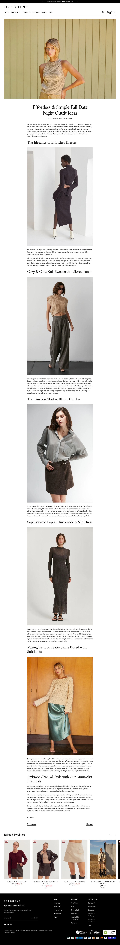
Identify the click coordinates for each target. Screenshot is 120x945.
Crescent (32, 786)
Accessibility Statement (75, 918)
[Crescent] (16, 7)
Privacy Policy (75, 910)
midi (52, 252)
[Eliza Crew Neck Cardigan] (17, 859)
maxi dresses (62, 252)
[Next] (78, 1)
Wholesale (74, 913)
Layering (30, 629)
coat (74, 388)
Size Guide (92, 906)
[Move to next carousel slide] (114, 835)
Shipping (91, 910)
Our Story (74, 903)
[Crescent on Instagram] (11, 925)
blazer (35, 265)
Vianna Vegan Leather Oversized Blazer (45, 883)
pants (89, 379)
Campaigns (58, 910)
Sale (55, 917)
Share (32, 817)
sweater (75, 379)
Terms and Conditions (91, 920)
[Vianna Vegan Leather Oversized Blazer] (46, 859)
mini (48, 252)
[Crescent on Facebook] (5, 925)
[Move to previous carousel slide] (110, 835)
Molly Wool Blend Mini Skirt (74, 882)
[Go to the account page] (107, 12)
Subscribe (34, 918)
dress (90, 249)
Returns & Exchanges (91, 914)
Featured (57, 906)
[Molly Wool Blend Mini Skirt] (74, 859)
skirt (62, 506)
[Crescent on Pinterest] (8, 925)
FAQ (89, 925)
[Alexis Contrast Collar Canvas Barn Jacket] (103, 859)
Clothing (57, 903)
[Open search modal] (103, 12)
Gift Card (57, 913)
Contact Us (91, 903)
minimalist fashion (40, 788)
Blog (72, 906)
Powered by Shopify (9, 932)
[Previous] (42, 1)
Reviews (74, 923)
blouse (55, 506)
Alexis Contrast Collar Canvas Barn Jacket (103, 883)
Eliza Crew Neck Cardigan (17, 882)
